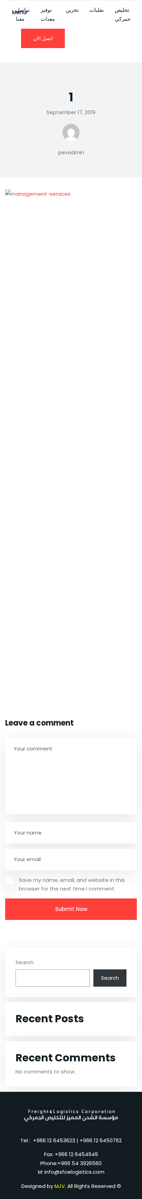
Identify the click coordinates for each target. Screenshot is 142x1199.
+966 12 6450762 (101, 1140)
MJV (59, 1186)
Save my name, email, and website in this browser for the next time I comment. (72, 884)
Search (24, 962)
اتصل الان (43, 38)
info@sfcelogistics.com (74, 1171)
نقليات (97, 9)
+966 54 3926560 (80, 1163)
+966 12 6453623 (54, 1140)
